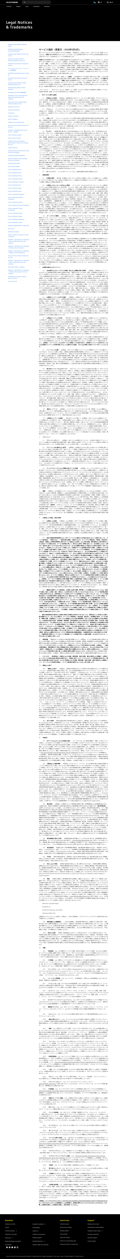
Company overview (10, 1224)
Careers (7, 1227)
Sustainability (36, 1227)
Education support (92, 1238)
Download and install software (96, 1227)
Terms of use (57, 1256)
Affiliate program (37, 1238)
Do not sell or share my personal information (21, 1256)
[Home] (12, 2)
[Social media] (12, 1247)
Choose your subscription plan (68, 1241)
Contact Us (35, 1231)
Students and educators (38, 1234)
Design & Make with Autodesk (40, 1245)
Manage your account (93, 1224)
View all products (64, 1224)
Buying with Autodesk (66, 1227)
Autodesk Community (93, 1234)
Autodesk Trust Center (11, 1234)
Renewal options (64, 1231)
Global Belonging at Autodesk (13, 1241)
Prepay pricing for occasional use (69, 1244)
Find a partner (64, 1234)
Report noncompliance (47, 1256)
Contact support (92, 1241)
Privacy (7, 1256)
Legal (62, 1256)
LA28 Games (8, 1245)
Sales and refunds (65, 1237)
